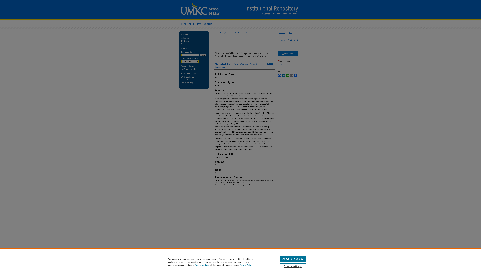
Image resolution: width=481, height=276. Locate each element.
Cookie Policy (246, 265)
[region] (240, 262)
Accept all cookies (292, 258)
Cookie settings (202, 265)
